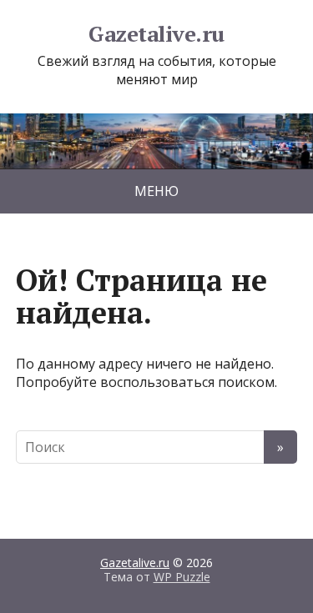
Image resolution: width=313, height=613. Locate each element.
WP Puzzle (182, 577)
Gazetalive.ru (156, 34)
